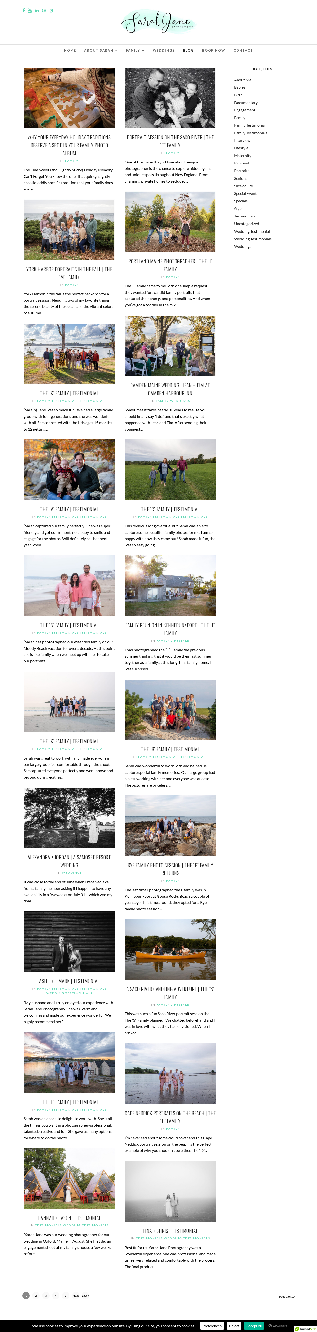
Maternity (242, 155)
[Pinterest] (44, 10)
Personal (241, 163)
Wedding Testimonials (69, 993)
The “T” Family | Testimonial (69, 1102)
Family (133, 50)
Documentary (246, 102)
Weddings (164, 50)
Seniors (240, 178)
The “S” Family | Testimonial (69, 625)
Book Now (213, 50)
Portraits (241, 170)
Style (238, 208)
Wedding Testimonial (252, 231)
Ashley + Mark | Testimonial (69, 981)
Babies (239, 87)
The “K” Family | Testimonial (69, 393)
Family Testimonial (250, 125)
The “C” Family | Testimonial (170, 509)
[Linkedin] (37, 10)
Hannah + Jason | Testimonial (69, 1218)
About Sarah (98, 50)
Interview (242, 140)
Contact (243, 50)
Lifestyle (180, 640)
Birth (238, 94)
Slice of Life (243, 185)
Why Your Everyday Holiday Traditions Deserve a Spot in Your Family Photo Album (69, 145)
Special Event (245, 193)
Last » (85, 1295)
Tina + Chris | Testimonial (170, 1230)
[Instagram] (51, 10)
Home (70, 50)
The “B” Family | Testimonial (170, 749)
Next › (76, 1296)
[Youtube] (30, 10)
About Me (242, 79)
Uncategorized (246, 223)
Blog (188, 50)
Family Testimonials (58, 401)
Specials (241, 200)
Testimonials (92, 401)
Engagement (244, 110)
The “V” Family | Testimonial (69, 509)
